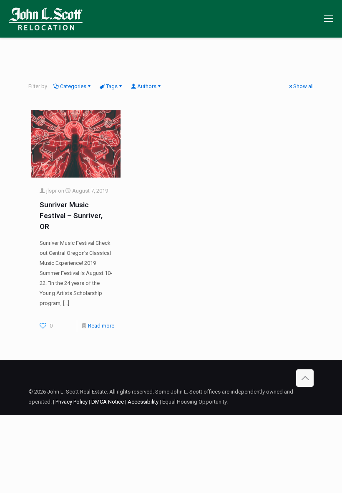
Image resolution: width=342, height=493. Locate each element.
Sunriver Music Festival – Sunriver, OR (71, 216)
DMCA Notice (107, 402)
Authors (146, 86)
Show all (303, 86)
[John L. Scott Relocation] (45, 19)
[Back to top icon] (305, 378)
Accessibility (143, 402)
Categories (73, 86)
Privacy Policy (71, 402)
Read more (101, 326)
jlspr (51, 191)
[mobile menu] (329, 19)
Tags (112, 86)
